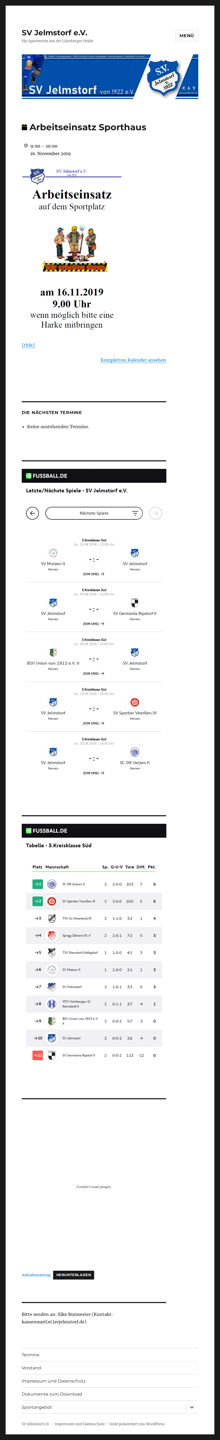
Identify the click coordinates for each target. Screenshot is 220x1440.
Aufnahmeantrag (36, 1275)
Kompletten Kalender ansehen (133, 360)
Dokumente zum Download (52, 1394)
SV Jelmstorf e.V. (54, 32)
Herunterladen (73, 1275)
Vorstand (31, 1367)
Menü (186, 35)
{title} (28, 345)
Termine (30, 1354)
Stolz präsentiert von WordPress (137, 1424)
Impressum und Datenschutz (54, 1381)
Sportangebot (37, 1407)
